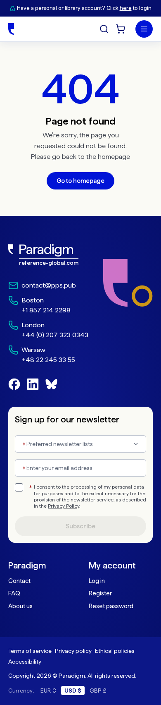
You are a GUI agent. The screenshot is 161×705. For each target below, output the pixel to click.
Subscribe (80, 526)
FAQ (14, 593)
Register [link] (100, 593)
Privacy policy (73, 650)
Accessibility (24, 661)
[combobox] (80, 444)
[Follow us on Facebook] (14, 384)
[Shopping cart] (120, 29)
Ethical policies (115, 650)
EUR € (48, 690)
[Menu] (144, 29)
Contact (19, 581)
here (126, 8)
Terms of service (30, 650)
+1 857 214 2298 (46, 310)
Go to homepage (80, 181)
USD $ (72, 690)
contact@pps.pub (48, 285)
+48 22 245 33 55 (48, 360)
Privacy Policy (63, 506)
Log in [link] (97, 581)
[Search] (104, 29)
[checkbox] (19, 487)
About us (20, 606)
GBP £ (98, 690)
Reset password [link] (111, 606)
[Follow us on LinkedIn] (33, 384)
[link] (48, 254)
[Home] (11, 29)
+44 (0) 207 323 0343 (54, 335)
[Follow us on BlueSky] (51, 384)
